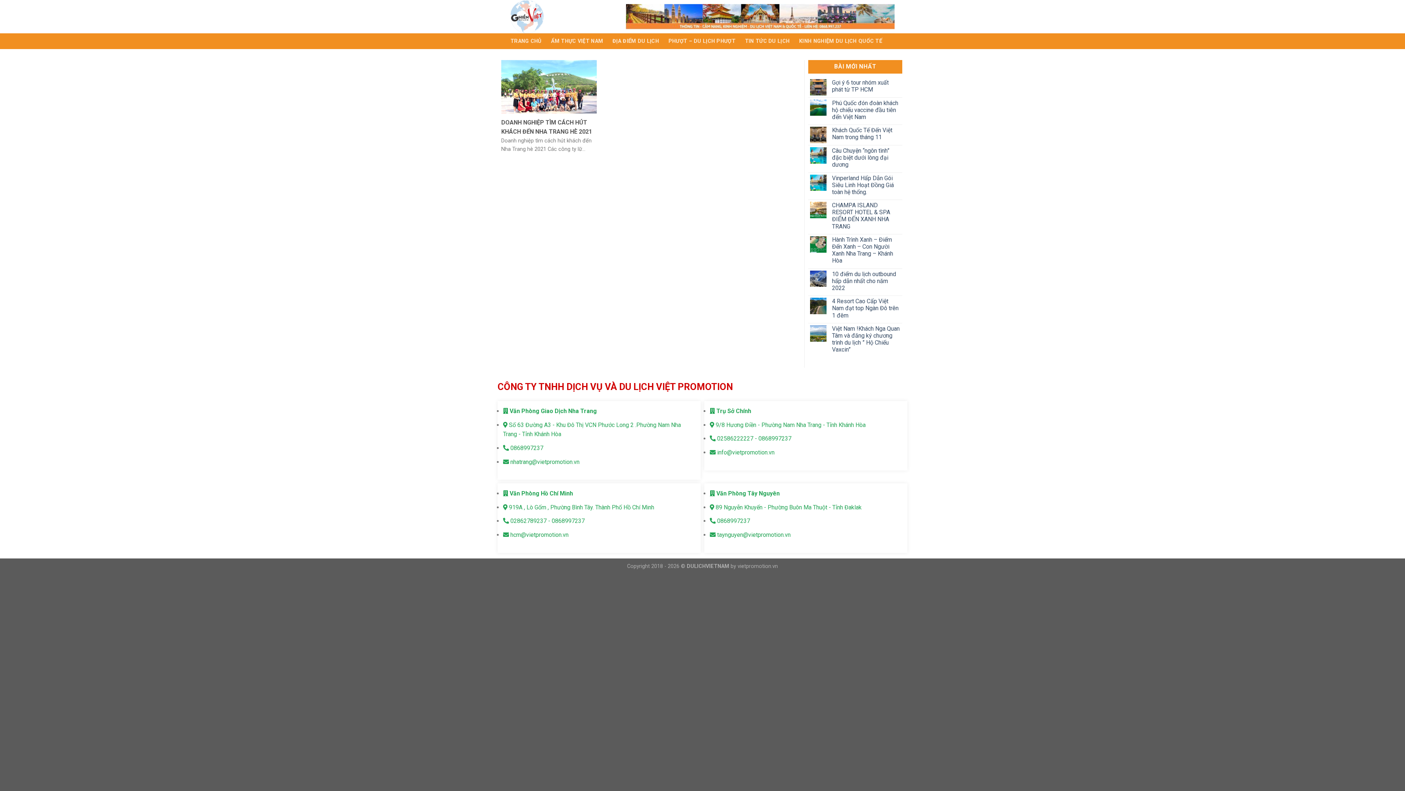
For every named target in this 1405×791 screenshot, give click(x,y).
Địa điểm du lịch (635, 41)
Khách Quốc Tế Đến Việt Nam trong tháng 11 (862, 134)
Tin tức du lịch (767, 41)
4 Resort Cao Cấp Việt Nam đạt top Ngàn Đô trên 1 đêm (865, 308)
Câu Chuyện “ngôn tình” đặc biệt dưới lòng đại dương (860, 157)
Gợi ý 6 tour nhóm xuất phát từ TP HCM (860, 86)
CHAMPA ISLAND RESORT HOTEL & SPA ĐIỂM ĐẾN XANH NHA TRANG (861, 216)
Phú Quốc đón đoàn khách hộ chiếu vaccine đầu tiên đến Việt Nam (865, 110)
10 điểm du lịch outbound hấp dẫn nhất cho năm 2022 (864, 281)
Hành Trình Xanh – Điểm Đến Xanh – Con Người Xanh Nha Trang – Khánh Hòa (862, 250)
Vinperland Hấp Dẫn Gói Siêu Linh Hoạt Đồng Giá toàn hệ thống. (862, 185)
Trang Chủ (526, 41)
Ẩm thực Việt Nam (577, 41)
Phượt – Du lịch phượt (701, 41)
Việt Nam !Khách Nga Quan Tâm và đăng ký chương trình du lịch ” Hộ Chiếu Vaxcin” (865, 339)
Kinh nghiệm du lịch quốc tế (840, 41)
